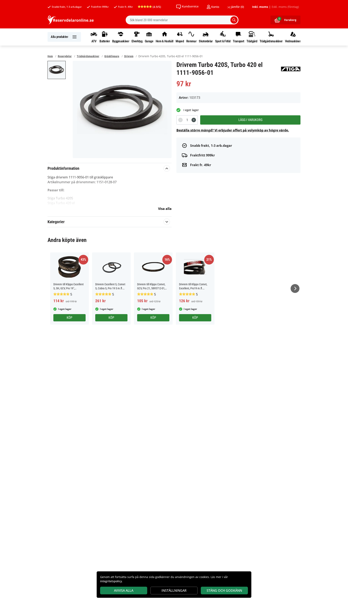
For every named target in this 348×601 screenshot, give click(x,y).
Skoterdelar (205, 41)
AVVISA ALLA (123, 590)
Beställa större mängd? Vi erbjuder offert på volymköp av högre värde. (232, 130)
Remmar (191, 41)
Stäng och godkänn (224, 590)
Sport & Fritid (222, 41)
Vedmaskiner (292, 41)
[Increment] (194, 120)
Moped (180, 41)
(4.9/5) (156, 7)
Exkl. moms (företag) (285, 6)
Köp (69, 318)
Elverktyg (137, 41)
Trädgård (251, 41)
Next (295, 288)
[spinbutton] (187, 120)
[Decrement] (180, 120)
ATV (93, 41)
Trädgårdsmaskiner (271, 41)
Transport (238, 41)
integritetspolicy (111, 581)
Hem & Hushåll (164, 41)
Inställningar (174, 590)
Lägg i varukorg (250, 120)
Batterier (104, 41)
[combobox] (182, 20)
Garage (149, 41)
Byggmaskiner (120, 41)
